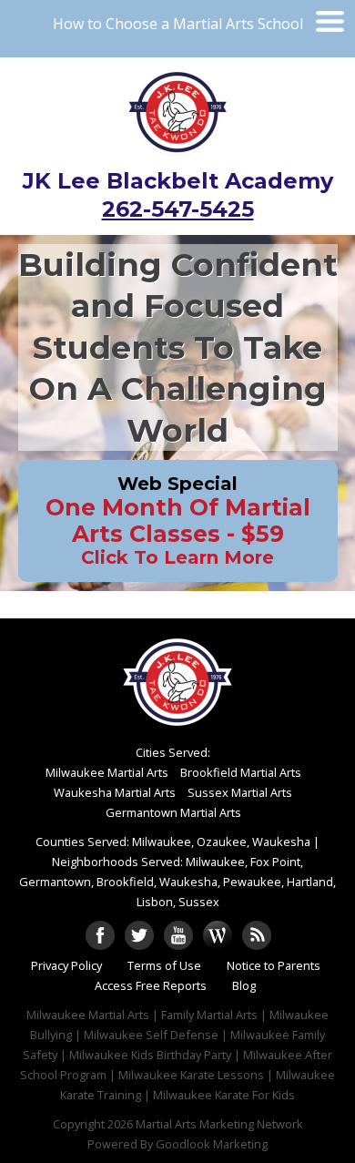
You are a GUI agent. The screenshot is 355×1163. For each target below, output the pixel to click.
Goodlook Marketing (212, 1144)
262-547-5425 (178, 209)
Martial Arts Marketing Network (219, 1124)
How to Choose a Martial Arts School (178, 24)
